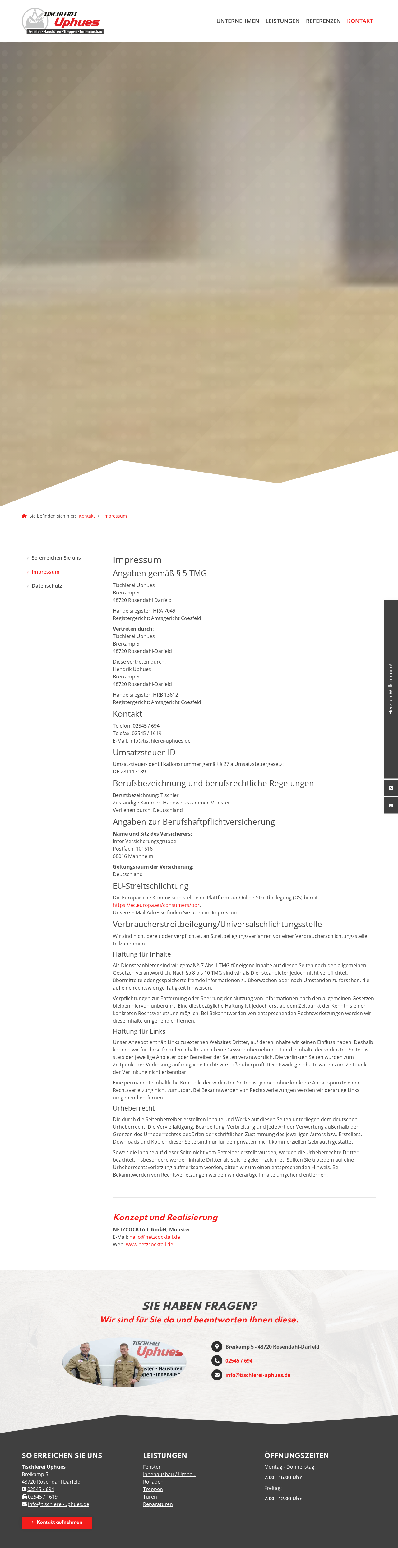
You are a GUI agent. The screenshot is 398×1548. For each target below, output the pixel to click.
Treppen (153, 1489)
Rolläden (153, 1481)
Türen (150, 1496)
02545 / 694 (238, 1360)
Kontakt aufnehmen (59, 1522)
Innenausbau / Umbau (169, 1474)
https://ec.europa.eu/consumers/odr (156, 905)
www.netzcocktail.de (149, 1244)
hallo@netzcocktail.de (154, 1236)
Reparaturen (158, 1504)
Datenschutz (47, 585)
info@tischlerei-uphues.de (257, 1375)
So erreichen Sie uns (56, 557)
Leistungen (283, 21)
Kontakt (360, 21)
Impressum (115, 516)
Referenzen (323, 21)
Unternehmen (237, 21)
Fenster (152, 1466)
